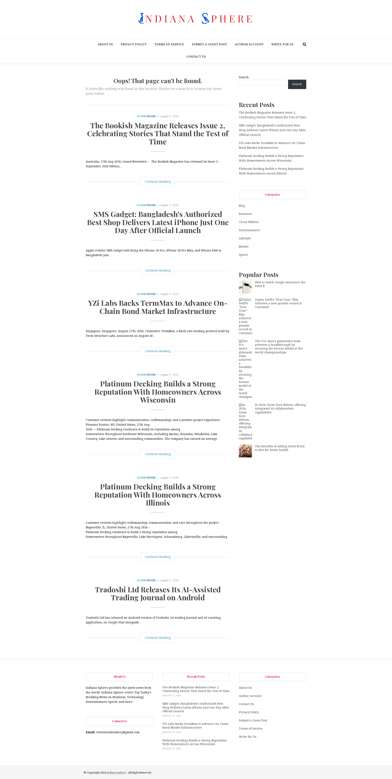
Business (245, 213)
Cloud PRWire (146, 116)
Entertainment (249, 230)
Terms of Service (169, 44)
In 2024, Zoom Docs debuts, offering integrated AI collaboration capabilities (280, 408)
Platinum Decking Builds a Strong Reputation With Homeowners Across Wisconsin (157, 391)
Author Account (249, 44)
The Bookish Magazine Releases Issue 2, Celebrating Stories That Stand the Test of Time (157, 133)
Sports (243, 254)
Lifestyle (245, 238)
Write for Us (282, 44)
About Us (105, 44)
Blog (242, 205)
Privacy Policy (134, 44)
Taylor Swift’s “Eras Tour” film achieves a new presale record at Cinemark (278, 303)
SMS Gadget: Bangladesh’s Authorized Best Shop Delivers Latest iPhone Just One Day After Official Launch (158, 222)
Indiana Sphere (116, 772)
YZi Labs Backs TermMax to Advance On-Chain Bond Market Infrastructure (157, 307)
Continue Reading (158, 181)
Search (244, 77)
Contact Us (196, 56)
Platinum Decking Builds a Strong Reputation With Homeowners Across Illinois (157, 494)
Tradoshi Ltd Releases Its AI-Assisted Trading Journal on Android (158, 593)
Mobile (244, 246)
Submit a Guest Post (209, 44)
